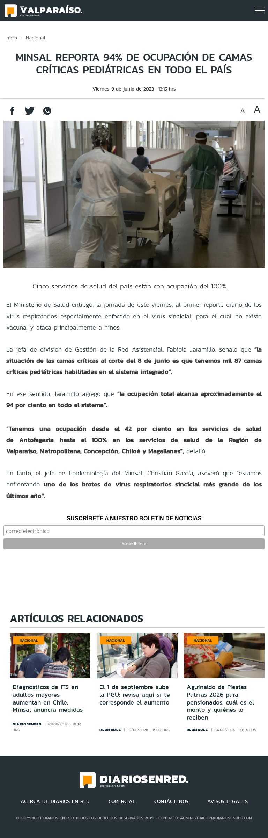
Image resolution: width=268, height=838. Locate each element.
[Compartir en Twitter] (29, 114)
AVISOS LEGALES (227, 801)
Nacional (35, 37)
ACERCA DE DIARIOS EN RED (55, 801)
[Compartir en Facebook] (12, 114)
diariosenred (27, 724)
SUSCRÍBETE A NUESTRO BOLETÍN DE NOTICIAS (134, 518)
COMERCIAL (122, 801)
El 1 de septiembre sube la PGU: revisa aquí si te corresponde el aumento (134, 694)
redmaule (110, 729)
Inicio (11, 37)
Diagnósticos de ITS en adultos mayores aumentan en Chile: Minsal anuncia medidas (48, 698)
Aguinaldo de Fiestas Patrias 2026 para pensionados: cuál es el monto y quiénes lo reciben (220, 702)
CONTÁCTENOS (171, 801)
